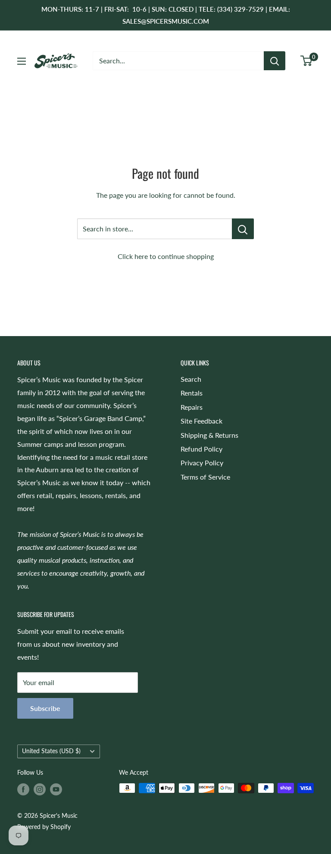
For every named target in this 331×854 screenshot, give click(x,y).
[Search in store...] (243, 228)
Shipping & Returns (209, 435)
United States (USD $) (51, 751)
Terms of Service (205, 477)
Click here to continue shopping (166, 256)
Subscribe (45, 708)
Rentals (192, 393)
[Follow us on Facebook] (23, 789)
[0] (306, 61)
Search (191, 379)
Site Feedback (201, 421)
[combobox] (178, 60)
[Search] (274, 60)
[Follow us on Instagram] (40, 789)
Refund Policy (201, 449)
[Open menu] (21, 61)
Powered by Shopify (44, 826)
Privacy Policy (202, 462)
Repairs (192, 407)
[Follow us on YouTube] (56, 789)
